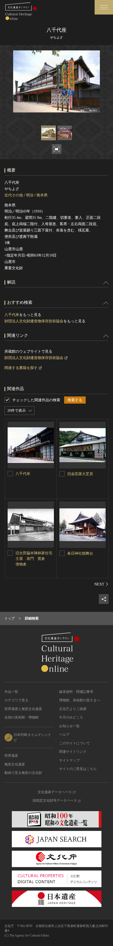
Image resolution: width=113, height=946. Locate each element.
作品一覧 (11, 692)
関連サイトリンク (72, 752)
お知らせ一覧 (69, 726)
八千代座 (11, 315)
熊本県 (42, 195)
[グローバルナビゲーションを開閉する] (104, 7)
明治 (29, 195)
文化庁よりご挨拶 (72, 709)
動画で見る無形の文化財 (23, 773)
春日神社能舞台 (80, 553)
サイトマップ (69, 760)
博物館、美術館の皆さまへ (79, 700)
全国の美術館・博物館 (21, 717)
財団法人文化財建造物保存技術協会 (33, 321)
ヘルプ (64, 734)
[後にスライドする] (101, 584)
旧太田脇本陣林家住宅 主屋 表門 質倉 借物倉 (36, 558)
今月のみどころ (71, 717)
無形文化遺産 (14, 764)
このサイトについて (74, 743)
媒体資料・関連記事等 (76, 692)
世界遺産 (11, 756)
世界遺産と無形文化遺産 (23, 709)
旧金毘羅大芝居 (80, 474)
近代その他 (13, 195)
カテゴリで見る (16, 700)
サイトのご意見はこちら (78, 769)
